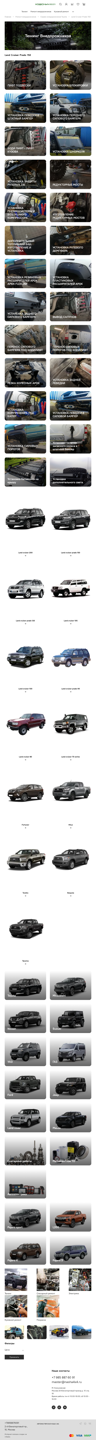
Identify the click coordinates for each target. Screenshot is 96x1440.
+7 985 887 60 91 (63, 1377)
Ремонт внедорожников (41, 11)
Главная (8, 17)
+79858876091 (12, 1423)
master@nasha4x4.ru (67, 1382)
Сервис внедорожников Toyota (53, 17)
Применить (14, 1357)
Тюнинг (25, 11)
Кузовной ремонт (61, 11)
